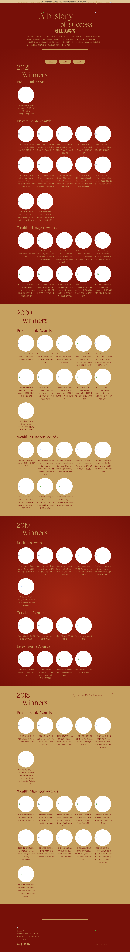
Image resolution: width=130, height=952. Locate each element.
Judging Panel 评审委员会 (50, 2)
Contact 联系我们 (90, 2)
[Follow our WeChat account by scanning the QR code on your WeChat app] (28, 944)
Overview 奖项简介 (23, 2)
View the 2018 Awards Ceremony (90, 695)
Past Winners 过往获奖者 (67, 2)
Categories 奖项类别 (36, 2)
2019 (65, 62)
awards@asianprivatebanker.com (28, 936)
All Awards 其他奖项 (103, 2)
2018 (79, 62)
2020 (51, 62)
